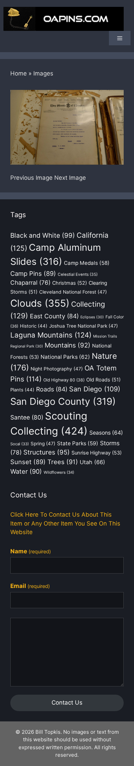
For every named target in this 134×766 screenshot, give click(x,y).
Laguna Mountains (50, 335)
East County (54, 316)
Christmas (69, 283)
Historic (33, 326)
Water (26, 471)
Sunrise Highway (96, 453)
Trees (62, 462)
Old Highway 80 (64, 379)
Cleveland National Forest (73, 292)
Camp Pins (33, 273)
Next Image (70, 177)
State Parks (77, 443)
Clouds (39, 303)
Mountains (67, 345)
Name (30, 551)
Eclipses (92, 317)
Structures (46, 452)
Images (43, 73)
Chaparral (30, 282)
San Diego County (63, 401)
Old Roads (103, 379)
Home (18, 73)
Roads (51, 389)
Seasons (106, 432)
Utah (92, 462)
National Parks (65, 357)
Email (30, 585)
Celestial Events (78, 274)
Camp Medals (87, 263)
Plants (22, 389)
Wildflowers (59, 472)
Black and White (42, 235)
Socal (19, 443)
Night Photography (57, 369)
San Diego (94, 389)
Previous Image (31, 177)
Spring (43, 443)
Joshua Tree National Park (83, 326)
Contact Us (67, 702)
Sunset (28, 462)
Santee (26, 417)
